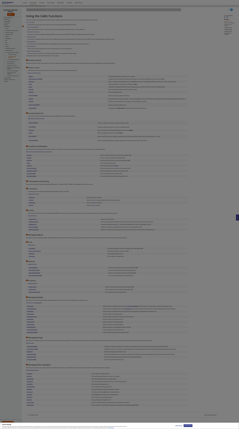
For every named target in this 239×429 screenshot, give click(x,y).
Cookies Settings (178, 425)
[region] (119, 426)
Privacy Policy (111, 427)
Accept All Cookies (188, 425)
